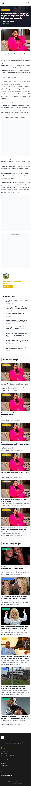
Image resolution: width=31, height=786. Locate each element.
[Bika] (24, 54)
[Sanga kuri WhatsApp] (14, 54)
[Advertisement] (15, 139)
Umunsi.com (4, 763)
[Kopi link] (20, 54)
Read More (7, 286)
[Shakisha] (28, 3)
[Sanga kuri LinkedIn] (17, 54)
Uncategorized (5, 10)
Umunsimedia (4, 765)
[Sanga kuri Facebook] (8, 54)
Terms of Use (4, 753)
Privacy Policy (4, 751)
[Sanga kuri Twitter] (11, 54)
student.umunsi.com (6, 768)
